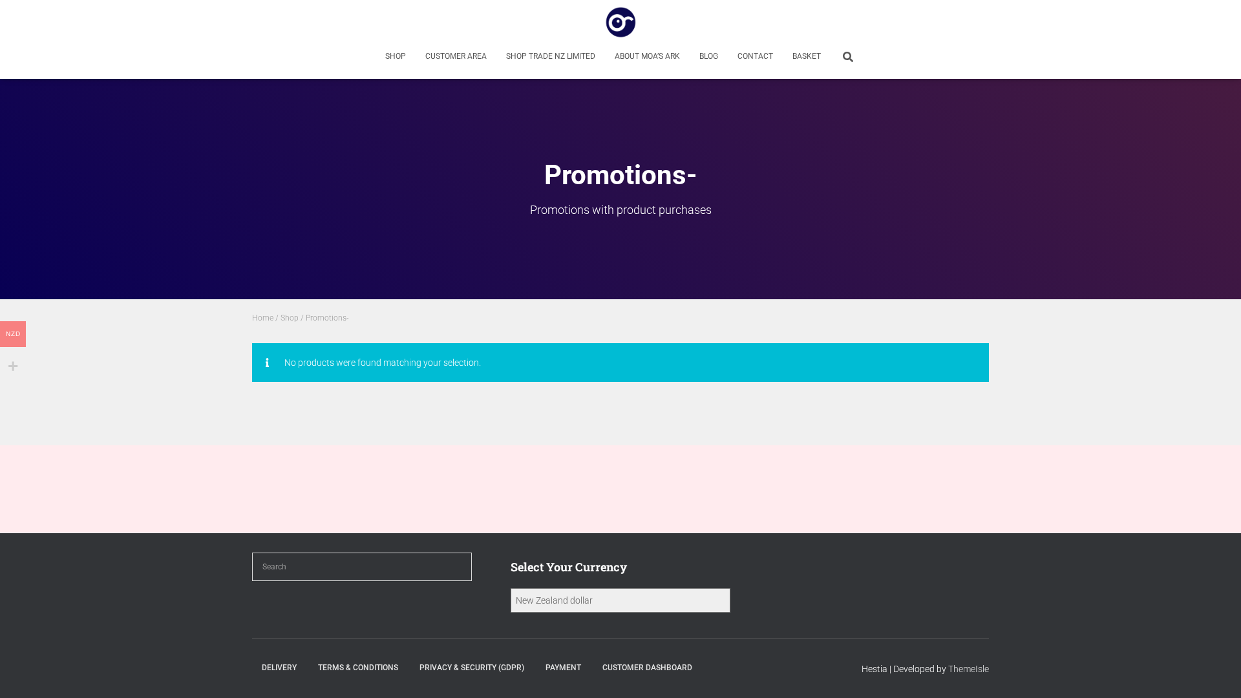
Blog (708, 56)
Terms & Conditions (358, 667)
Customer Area (456, 56)
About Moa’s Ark (647, 56)
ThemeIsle (968, 669)
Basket (806, 56)
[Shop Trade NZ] (621, 22)
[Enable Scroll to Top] (1215, 672)
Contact (755, 56)
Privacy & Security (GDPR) (471, 667)
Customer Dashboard (647, 667)
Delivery (279, 667)
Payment (563, 667)
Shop (395, 56)
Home (262, 318)
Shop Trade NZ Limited (550, 56)
